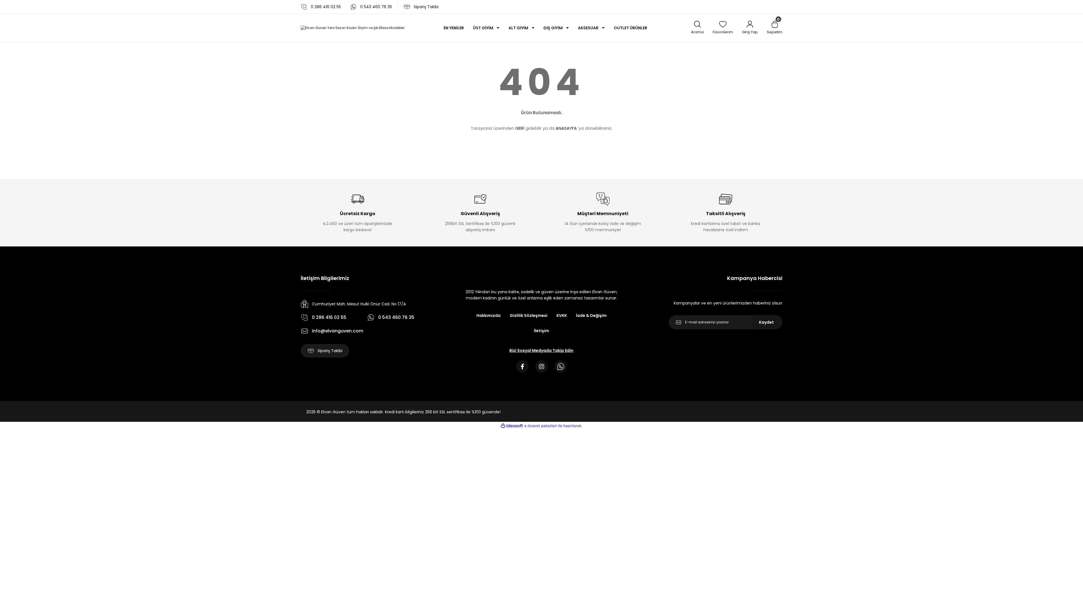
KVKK (561, 315)
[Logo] (352, 27)
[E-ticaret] (540, 426)
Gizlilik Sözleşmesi (528, 315)
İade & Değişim (591, 315)
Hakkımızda (488, 315)
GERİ (519, 128)
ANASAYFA (566, 128)
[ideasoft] (512, 426)
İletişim (541, 331)
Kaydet (766, 322)
